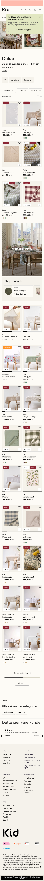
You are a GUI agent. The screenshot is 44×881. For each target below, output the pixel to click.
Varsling (6, 795)
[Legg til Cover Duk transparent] (19, 125)
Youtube (6, 763)
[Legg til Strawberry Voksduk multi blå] (19, 369)
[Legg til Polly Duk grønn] (39, 369)
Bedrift (5, 820)
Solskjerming (29, 778)
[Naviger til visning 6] (20, 411)
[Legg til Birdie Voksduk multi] (39, 569)
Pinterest (6, 760)
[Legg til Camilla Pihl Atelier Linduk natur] (19, 609)
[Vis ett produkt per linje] (41, 96)
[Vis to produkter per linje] (38, 96)
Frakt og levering (9, 811)
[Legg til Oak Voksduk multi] (39, 489)
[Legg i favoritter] (19, 103)
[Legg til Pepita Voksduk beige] (39, 165)
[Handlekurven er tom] (35, 9)
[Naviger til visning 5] (16, 411)
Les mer (4, 70)
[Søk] (21, 9)
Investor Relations (10, 789)
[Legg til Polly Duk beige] (39, 529)
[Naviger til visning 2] (17, 331)
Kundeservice (8, 805)
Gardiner (27, 781)
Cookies (6, 817)
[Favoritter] (30, 9)
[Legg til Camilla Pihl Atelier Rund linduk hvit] (19, 649)
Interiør (27, 787)
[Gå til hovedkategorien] (5, 80)
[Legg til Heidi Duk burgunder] (39, 205)
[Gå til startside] (5, 9)
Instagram (7, 757)
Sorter (21, 91)
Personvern (7, 814)
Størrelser (34, 91)
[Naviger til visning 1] (7, 331)
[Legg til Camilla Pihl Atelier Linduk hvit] (39, 649)
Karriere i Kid (8, 786)
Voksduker (15, 80)
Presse (5, 792)
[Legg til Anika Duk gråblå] (19, 529)
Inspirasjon (28, 790)
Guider (26, 793)
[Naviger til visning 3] (34, 331)
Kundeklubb (8, 783)
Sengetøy (28, 784)
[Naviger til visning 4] (39, 331)
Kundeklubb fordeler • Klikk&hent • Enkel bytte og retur (22, 877)
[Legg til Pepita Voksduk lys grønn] (19, 205)
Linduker (28, 80)
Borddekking (6, 18)
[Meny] (39, 9)
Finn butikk (7, 808)
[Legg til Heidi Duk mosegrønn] (39, 449)
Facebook (7, 754)
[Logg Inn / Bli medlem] (25, 9)
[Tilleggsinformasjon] (11, 135)
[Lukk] (39, 17)
